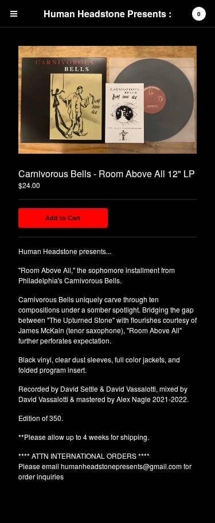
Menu (14, 14)
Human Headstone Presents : (107, 13)
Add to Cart (62, 217)
